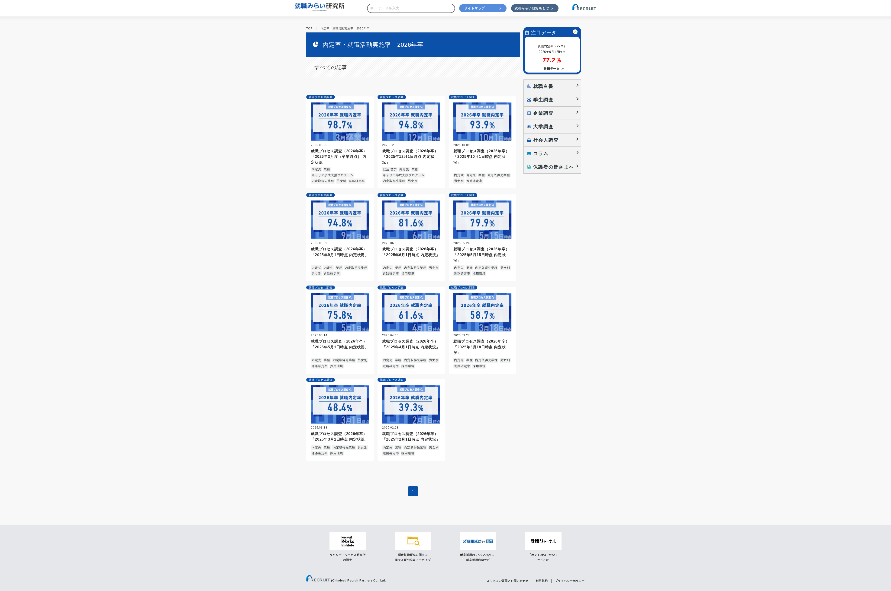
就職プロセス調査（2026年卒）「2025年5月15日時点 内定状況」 (481, 254)
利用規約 (542, 580)
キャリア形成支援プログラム (332, 175)
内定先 (316, 169)
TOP (309, 28)
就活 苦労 (390, 169)
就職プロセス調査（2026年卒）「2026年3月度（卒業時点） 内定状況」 (339, 156)
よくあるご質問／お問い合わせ (508, 580)
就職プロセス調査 (321, 97)
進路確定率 (357, 181)
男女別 (341, 181)
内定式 (459, 175)
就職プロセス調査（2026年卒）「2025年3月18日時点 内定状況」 (481, 346)
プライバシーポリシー (570, 580)
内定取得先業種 (323, 181)
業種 (327, 169)
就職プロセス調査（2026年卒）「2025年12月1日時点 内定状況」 (410, 156)
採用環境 (407, 273)
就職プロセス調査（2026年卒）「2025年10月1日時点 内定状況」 (481, 156)
